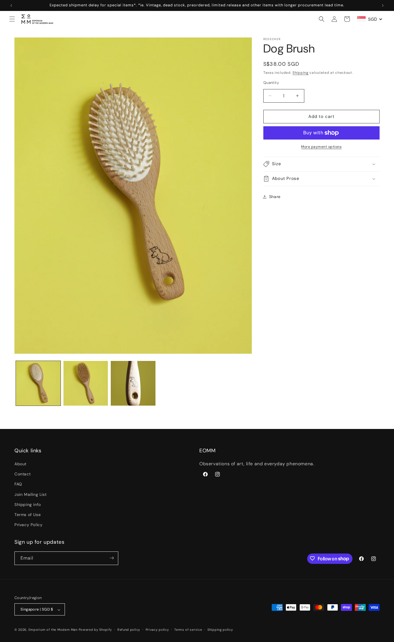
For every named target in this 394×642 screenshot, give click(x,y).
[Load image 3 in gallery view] (133, 383)
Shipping (300, 72)
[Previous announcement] (11, 5)
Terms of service (188, 630)
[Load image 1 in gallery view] (38, 383)
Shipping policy (220, 630)
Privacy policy (157, 630)
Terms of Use (27, 514)
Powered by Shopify (95, 630)
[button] (12, 19)
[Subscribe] (111, 558)
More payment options (321, 146)
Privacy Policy (28, 525)
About (20, 463)
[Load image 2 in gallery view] (85, 383)
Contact (22, 474)
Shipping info (27, 504)
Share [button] (275, 196)
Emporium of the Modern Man (53, 630)
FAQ (18, 484)
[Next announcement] (382, 5)
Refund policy (128, 630)
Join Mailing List (30, 494)
